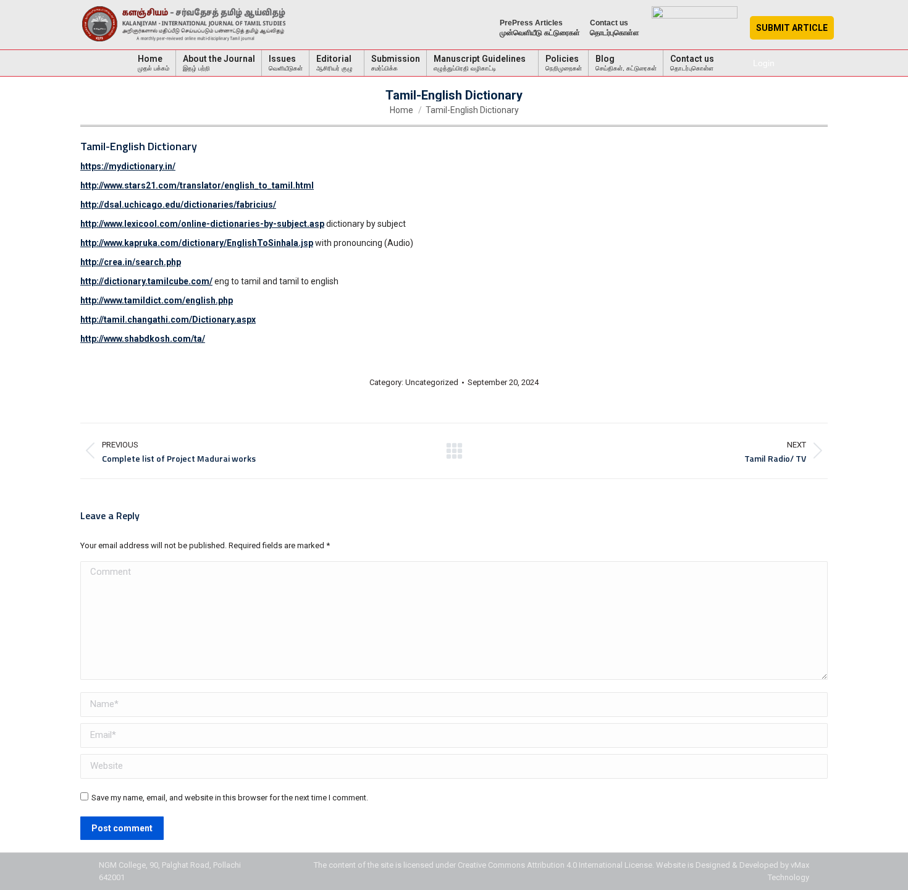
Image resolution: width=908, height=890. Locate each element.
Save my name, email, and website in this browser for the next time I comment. (229, 797)
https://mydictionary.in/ (127, 166)
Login (764, 63)
